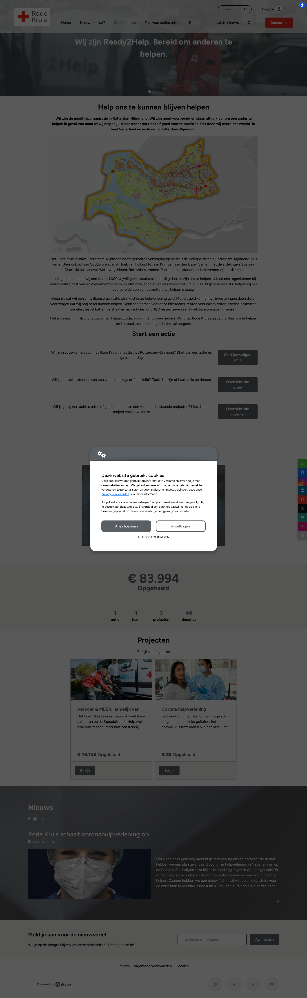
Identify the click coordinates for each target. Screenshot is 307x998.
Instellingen (180, 526)
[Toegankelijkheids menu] (302, 5)
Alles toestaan (126, 526)
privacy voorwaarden (115, 494)
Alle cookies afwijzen (153, 537)
